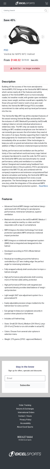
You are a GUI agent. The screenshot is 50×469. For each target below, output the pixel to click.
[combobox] (25, 10)
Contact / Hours (25, 416)
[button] (5, 36)
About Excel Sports (25, 427)
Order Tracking (25, 405)
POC (6, 50)
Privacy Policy (25, 420)
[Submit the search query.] (46, 10)
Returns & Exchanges (25, 409)
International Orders (26, 412)
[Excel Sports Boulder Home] (25, 3)
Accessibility (25, 423)
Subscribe (25, 385)
